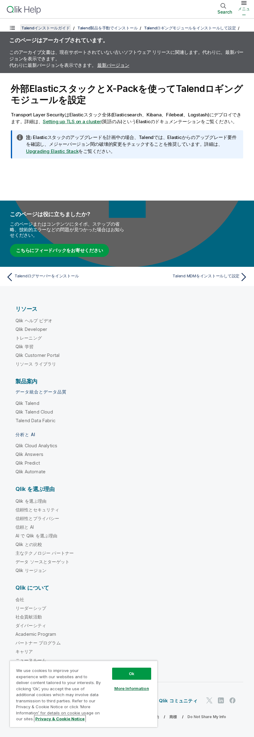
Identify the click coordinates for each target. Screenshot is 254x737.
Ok (131, 673)
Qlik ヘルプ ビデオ (33, 320)
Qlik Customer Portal (37, 355)
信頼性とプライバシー (37, 518)
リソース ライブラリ (35, 363)
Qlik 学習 (24, 346)
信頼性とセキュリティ (37, 509)
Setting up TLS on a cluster (72, 121)
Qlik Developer (31, 329)
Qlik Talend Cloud (34, 411)
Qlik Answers (29, 454)
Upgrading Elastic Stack (52, 151)
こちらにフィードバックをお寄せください (59, 250)
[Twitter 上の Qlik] (209, 700)
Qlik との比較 (28, 544)
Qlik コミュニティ (178, 701)
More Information (131, 688)
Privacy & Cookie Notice (60, 718)
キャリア (24, 651)
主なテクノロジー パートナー (44, 553)
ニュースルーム (30, 660)
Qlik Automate (30, 471)
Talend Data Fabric (35, 420)
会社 (19, 599)
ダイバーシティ (30, 625)
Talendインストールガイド (45, 27)
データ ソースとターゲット (42, 561)
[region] (83, 694)
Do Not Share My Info (206, 716)
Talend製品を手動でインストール (107, 27)
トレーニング (28, 337)
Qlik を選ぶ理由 (31, 501)
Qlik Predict (27, 463)
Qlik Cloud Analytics (36, 445)
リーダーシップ (30, 608)
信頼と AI (24, 527)
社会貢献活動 (28, 616)
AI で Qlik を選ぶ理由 (36, 535)
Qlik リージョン (31, 570)
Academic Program (35, 634)
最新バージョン (113, 65)
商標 (173, 716)
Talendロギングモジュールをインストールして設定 (190, 27)
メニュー (244, 11)
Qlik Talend (27, 403)
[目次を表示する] (12, 28)
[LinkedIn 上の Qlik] (221, 700)
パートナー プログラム (38, 642)
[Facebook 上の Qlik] (232, 700)
